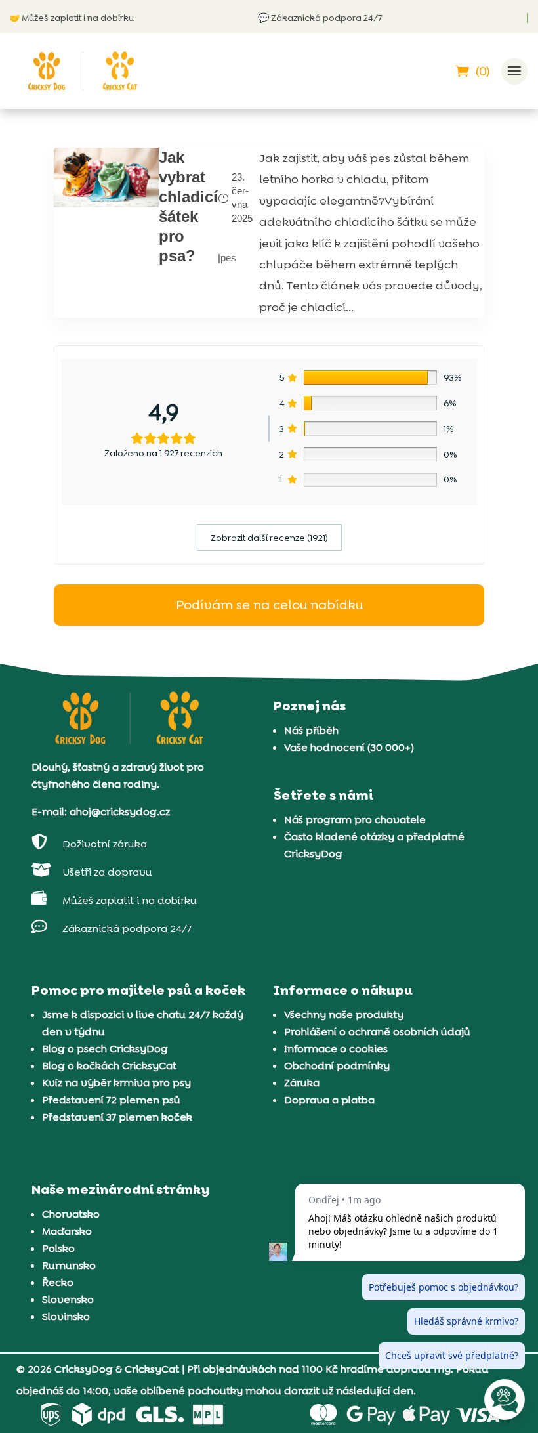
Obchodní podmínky (337, 1066)
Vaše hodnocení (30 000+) (349, 747)
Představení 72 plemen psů (111, 1100)
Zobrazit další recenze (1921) (269, 538)
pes (228, 257)
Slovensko (68, 1299)
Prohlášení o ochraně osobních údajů (377, 1031)
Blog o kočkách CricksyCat (109, 1066)
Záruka (302, 1083)
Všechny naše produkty (344, 1014)
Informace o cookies (336, 1049)
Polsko (58, 1248)
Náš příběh (311, 730)
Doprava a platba (329, 1100)
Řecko (57, 1282)
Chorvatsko (71, 1214)
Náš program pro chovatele (355, 819)
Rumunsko (69, 1265)
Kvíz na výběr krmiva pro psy (116, 1083)
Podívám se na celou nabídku (269, 604)
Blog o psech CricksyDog (105, 1049)
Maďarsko (67, 1231)
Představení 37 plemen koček (117, 1117)
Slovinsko (66, 1316)
